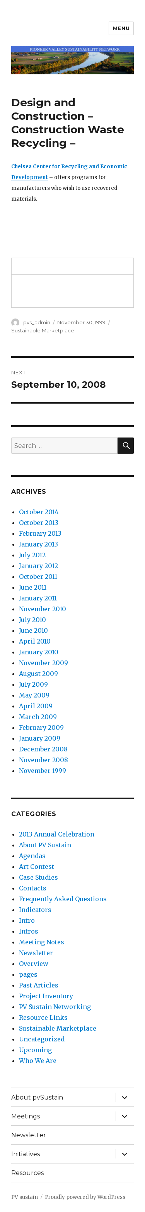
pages (28, 974)
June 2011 (32, 587)
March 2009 (38, 717)
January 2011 (38, 598)
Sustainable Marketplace (42, 330)
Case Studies (38, 877)
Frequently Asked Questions (63, 899)
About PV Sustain (45, 845)
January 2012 (38, 566)
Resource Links (43, 1017)
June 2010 (33, 630)
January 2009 (39, 738)
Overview (33, 963)
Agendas (32, 856)
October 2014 (38, 512)
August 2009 (38, 673)
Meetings (25, 1116)
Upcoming (35, 1050)
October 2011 (38, 576)
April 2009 (36, 706)
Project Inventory (46, 996)
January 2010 (38, 652)
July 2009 (33, 684)
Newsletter (36, 953)
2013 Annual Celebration (56, 834)
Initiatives (25, 1154)
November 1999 (42, 770)
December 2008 (43, 749)
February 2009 (41, 727)
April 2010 (35, 641)
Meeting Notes (41, 942)
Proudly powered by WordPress (85, 1197)
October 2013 (38, 522)
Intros (28, 931)
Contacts (32, 888)
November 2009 (43, 663)
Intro (27, 920)
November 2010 (42, 609)
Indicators (35, 910)
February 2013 (40, 533)
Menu (121, 28)
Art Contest (36, 866)
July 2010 (32, 620)
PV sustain (24, 1197)
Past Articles (38, 985)
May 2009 (34, 695)
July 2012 (32, 555)
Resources (27, 1173)
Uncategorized (42, 1039)
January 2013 (38, 544)
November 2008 (43, 760)
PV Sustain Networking (55, 1007)
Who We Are (37, 1060)
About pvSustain (37, 1097)
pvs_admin (36, 322)
